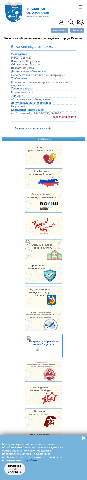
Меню (80, 6)
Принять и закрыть (15, 468)
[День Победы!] (43, 404)
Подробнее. (30, 460)
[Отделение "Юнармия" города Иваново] (43, 428)
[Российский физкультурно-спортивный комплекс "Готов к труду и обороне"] (43, 380)
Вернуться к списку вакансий (33, 128)
